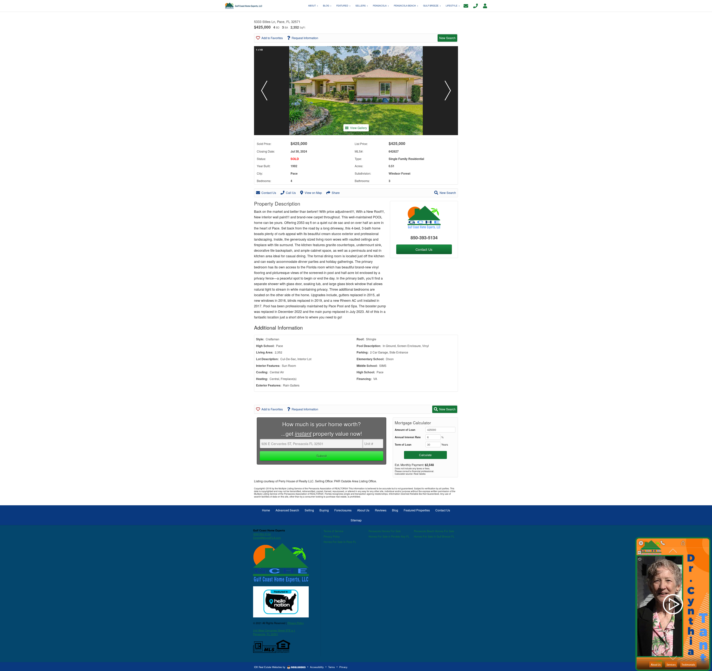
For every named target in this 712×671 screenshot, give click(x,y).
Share (336, 193)
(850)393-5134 (262, 534)
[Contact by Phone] (475, 5)
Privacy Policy (296, 623)
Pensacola (380, 5)
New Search (447, 38)
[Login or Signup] (485, 5)
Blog (326, 5)
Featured (342, 5)
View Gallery (358, 128)
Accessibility (317, 667)
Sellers (360, 5)
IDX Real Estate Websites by (270, 667)
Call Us (291, 193)
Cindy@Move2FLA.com (267, 538)
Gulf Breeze (431, 5)
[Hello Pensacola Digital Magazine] (281, 601)
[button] (264, 90)
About (312, 5)
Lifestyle (451, 5)
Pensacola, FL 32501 (265, 634)
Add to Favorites (272, 38)
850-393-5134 (424, 237)
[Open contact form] (466, 5)
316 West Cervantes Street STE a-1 (274, 630)
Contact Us (268, 193)
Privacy (343, 667)
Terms (331, 667)
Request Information (305, 38)
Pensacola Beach (405, 5)
